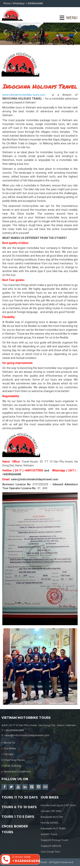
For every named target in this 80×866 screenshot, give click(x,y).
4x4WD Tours (49, 834)
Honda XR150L (50, 822)
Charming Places (14, 759)
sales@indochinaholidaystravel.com (34, 479)
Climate (8, 754)
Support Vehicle (51, 845)
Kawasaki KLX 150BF (53, 828)
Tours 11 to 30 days (20, 797)
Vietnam (7, 405)
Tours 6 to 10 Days (19, 807)
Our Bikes (9, 748)
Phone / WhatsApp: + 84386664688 (23, 3)
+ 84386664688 (14, 730)
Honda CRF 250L (51, 811)
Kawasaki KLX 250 (52, 816)
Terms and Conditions (17, 771)
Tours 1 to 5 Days (18, 817)
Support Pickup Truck (54, 839)
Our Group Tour (50, 851)
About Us (9, 742)
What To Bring (12, 765)
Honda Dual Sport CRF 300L (58, 805)
